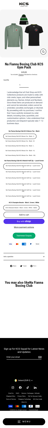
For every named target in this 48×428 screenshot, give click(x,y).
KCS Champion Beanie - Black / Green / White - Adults (21, 207)
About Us (24, 402)
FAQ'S (17, 393)
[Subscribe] (39, 357)
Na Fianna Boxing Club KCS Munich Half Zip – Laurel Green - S (23, 166)
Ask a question (8, 256)
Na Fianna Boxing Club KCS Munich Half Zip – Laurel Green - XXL (23, 190)
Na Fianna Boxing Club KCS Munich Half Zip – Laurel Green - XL (23, 184)
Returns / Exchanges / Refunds (31, 393)
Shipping (21, 74)
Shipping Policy (10, 396)
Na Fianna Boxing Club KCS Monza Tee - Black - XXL (21, 155)
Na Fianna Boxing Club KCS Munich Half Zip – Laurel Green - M (23, 172)
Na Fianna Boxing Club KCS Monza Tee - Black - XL (20, 150)
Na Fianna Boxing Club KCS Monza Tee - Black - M (20, 141)
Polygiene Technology (24, 399)
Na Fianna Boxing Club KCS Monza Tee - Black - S (20, 136)
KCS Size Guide (37, 399)
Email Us (11, 393)
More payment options (24, 227)
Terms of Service (11, 399)
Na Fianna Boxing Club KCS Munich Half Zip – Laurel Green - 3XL (23, 196)
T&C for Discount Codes (35, 396)
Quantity (6, 80)
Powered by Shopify (33, 410)
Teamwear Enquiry (24, 236)
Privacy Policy (21, 396)
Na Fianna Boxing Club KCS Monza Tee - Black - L (20, 146)
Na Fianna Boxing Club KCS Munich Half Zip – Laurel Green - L (23, 178)
